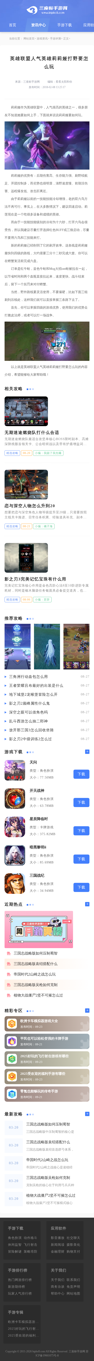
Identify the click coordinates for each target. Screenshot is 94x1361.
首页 (12, 25)
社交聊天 (73, 1238)
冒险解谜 (15, 1251)
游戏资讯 (42, 38)
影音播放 (58, 1238)
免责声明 (73, 1286)
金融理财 (58, 1251)
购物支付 (73, 1251)
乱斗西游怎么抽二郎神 (28, 721)
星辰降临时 (39, 819)
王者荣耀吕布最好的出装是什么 (36, 685)
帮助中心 (58, 1293)
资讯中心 (38, 25)
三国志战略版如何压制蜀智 (35, 953)
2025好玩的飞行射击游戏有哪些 (44, 1056)
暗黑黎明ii (38, 847)
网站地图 (73, 1293)
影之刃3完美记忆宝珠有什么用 (35, 579)
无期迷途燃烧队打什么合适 (32, 432)
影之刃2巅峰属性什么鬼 (29, 703)
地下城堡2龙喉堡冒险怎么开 (33, 694)
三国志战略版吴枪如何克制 (35, 985)
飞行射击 (30, 1244)
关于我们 (58, 1280)
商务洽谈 (58, 1286)
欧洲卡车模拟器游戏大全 (39, 1021)
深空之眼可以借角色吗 (28, 712)
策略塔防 (30, 1251)
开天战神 (37, 790)
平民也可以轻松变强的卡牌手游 (44, 1038)
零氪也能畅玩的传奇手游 (39, 1091)
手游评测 (55, 38)
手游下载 (64, 25)
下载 (81, 774)
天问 (33, 762)
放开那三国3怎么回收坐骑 (31, 730)
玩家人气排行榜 (20, 1293)
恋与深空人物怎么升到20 (30, 505)
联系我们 (73, 1280)
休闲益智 (15, 1244)
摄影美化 (73, 1244)
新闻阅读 (58, 1244)
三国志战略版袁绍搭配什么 (35, 964)
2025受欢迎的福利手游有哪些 (42, 1073)
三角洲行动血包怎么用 (28, 677)
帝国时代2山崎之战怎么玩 (35, 974)
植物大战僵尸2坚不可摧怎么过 (38, 995)
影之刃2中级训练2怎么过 (30, 739)
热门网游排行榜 (20, 1280)
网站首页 (29, 38)
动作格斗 (30, 1238)
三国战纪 (37, 875)
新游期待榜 (16, 1286)
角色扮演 (15, 1238)
